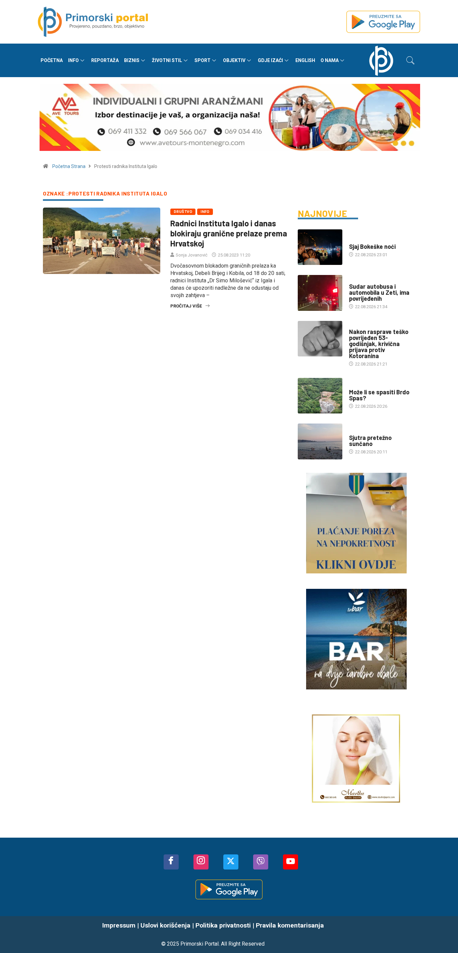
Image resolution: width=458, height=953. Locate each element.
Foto (354, 240)
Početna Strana (68, 166)
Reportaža (105, 60)
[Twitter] (230, 862)
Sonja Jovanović (192, 255)
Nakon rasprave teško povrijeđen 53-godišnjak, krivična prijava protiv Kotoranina (378, 343)
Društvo (183, 212)
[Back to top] (443, 934)
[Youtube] (290, 862)
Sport (202, 60)
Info (73, 60)
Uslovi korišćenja (165, 925)
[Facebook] (171, 862)
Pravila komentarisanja (290, 925)
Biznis (131, 60)
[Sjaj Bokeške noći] (320, 247)
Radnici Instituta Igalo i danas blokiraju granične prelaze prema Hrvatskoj (228, 233)
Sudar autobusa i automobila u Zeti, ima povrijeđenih (379, 292)
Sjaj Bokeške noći (372, 246)
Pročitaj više (186, 306)
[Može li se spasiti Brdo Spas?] (320, 395)
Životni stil (167, 60)
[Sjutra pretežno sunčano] (320, 441)
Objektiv (234, 60)
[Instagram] (201, 862)
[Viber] (260, 862)
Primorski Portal (199, 944)
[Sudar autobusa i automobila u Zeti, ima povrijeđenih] (320, 293)
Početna (52, 60)
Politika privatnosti (223, 925)
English (305, 60)
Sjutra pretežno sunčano (370, 440)
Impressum (118, 925)
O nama (330, 60)
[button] (410, 60)
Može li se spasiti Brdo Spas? (379, 395)
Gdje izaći (270, 60)
